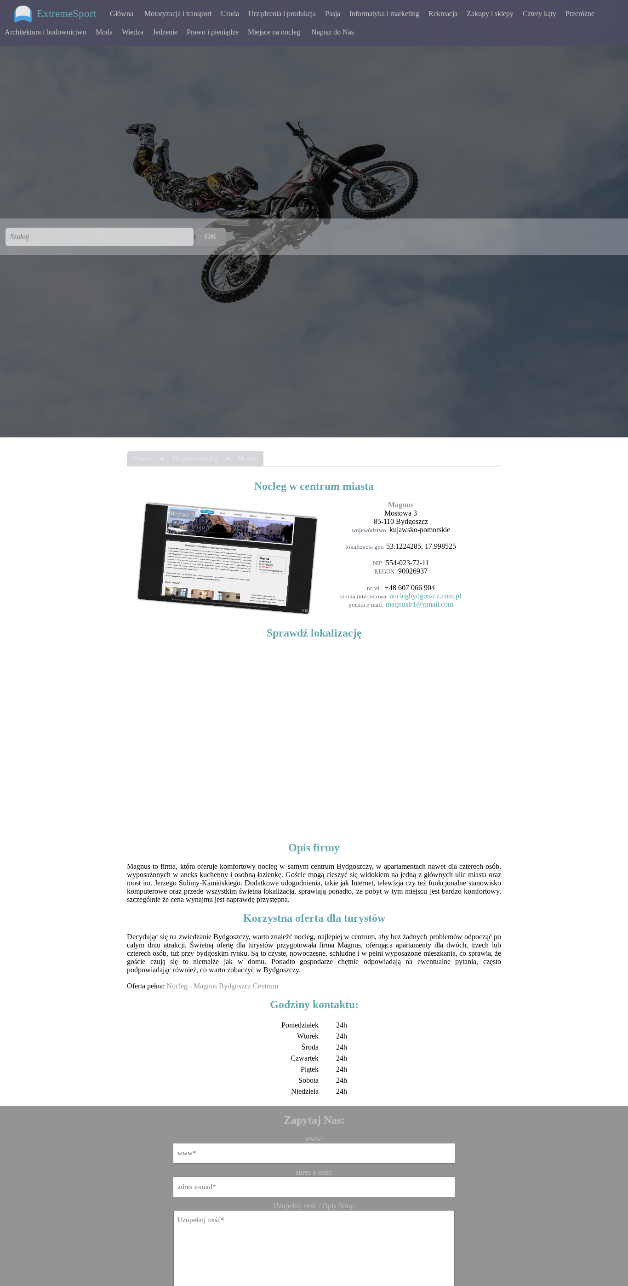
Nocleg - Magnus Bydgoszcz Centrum (222, 986)
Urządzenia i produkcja (282, 13)
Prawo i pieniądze (213, 32)
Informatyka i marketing (384, 13)
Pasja (332, 13)
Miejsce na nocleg (274, 32)
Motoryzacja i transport (177, 13)
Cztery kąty (539, 13)
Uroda (230, 13)
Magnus (248, 458)
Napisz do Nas (332, 32)
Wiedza (132, 32)
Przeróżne (579, 13)
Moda (104, 32)
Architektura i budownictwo (45, 32)
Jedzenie (165, 32)
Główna (121, 13)
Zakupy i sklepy (490, 13)
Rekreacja (442, 13)
